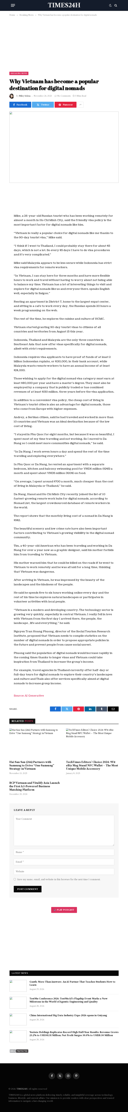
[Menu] (13, 5)
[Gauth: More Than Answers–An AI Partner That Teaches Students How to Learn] (18, 986)
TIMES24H (21, 1089)
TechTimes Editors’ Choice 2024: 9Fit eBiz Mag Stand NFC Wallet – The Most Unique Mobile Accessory (92, 765)
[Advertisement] (64, 43)
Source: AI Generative (29, 695)
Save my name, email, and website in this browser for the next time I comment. (58, 879)
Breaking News (19, 73)
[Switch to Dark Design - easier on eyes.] (110, 5)
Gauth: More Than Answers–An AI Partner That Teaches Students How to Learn (72, 983)
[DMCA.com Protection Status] (19, 1052)
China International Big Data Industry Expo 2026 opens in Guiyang (68, 1015)
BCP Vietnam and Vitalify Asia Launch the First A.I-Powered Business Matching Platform (34, 786)
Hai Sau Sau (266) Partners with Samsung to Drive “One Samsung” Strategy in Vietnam (31, 765)
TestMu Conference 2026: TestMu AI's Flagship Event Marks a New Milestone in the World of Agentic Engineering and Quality (69, 1000)
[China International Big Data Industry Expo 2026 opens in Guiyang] (18, 1019)
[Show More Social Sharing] (80, 105)
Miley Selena (24, 96)
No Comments (64, 96)
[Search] (115, 5)
